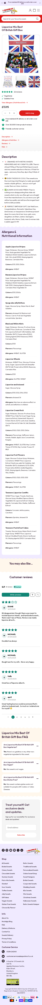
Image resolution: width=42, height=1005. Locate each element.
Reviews (5, 143)
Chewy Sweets (7, 870)
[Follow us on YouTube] (10, 850)
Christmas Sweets (29, 897)
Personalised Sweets (30, 870)
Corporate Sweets (30, 884)
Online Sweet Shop (30, 874)
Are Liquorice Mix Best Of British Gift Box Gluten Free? (19, 778)
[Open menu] (38, 10)
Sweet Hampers (29, 877)
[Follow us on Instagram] (6, 850)
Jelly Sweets (6, 894)
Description (6, 137)
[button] (7, 92)
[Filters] (32, 595)
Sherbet (5, 884)
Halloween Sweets (29, 901)
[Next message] (39, 3)
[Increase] (14, 113)
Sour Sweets (6, 887)
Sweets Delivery (7, 935)
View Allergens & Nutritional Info (13, 103)
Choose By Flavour (8, 908)
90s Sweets (27, 894)
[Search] (37, 18)
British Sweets (28, 880)
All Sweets (5, 863)
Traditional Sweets (30, 867)
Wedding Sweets (29, 887)
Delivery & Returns (8, 928)
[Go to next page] (33, 717)
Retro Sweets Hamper (31, 904)
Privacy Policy (7, 939)
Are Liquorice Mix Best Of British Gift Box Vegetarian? (19, 746)
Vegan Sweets (7, 901)
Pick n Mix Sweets (8, 880)
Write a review (15, 595)
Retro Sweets (28, 863)
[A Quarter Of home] (9, 11)
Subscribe (21, 835)
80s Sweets (27, 891)
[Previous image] (6, 54)
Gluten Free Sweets (9, 904)
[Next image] (36, 54)
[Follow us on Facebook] (3, 850)
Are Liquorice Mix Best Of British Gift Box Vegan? (19, 763)
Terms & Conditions (9, 942)
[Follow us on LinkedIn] (21, 850)
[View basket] (34, 10)
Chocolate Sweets (8, 874)
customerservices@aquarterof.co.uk (19, 956)
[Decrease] (5, 113)
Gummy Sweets (7, 877)
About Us (5, 918)
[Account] (30, 10)
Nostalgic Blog (7, 921)
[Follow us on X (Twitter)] (18, 850)
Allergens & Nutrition (9, 140)
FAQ (3, 147)
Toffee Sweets (7, 891)
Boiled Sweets (7, 867)
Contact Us (6, 932)
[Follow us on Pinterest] (14, 850)
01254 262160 (11, 952)
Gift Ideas (5, 897)
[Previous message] (2, 3)
